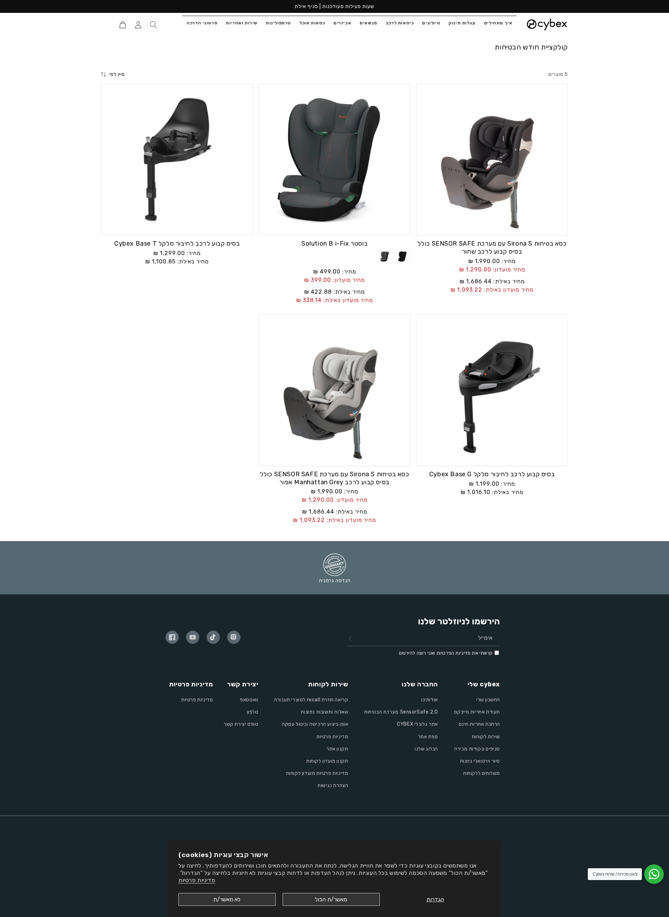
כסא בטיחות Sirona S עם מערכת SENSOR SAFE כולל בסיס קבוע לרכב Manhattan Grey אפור (334, 478)
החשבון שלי (488, 700)
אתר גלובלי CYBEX (417, 724)
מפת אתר (428, 737)
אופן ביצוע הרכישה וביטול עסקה (315, 724)
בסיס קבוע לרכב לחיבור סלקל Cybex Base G (492, 474)
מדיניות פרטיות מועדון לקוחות (317, 773)
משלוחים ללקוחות (481, 773)
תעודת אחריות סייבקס (477, 712)
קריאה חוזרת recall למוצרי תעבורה (311, 700)
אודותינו (429, 700)
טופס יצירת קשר (241, 724)
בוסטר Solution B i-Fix (334, 243)
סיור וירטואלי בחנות (480, 761)
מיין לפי (116, 74)
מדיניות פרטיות (196, 880)
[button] (153, 24)
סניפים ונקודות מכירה (477, 749)
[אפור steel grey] (385, 260)
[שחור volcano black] (403, 260)
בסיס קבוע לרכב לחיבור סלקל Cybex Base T (177, 243)
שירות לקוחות (486, 737)
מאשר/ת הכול (331, 899)
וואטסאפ (249, 700)
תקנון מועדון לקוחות (327, 761)
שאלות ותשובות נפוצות (324, 712)
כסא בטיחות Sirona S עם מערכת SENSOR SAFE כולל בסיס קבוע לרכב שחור (492, 247)
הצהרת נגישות (332, 785)
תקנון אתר (337, 749)
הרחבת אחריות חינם (479, 724)
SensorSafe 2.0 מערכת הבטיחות (401, 712)
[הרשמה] (350, 638)
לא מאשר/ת (226, 899)
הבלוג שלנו (426, 749)
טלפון (253, 712)
